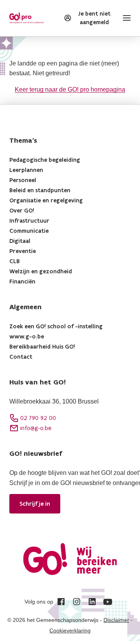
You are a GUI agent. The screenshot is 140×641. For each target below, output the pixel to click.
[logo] (26, 18)
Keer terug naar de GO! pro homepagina (70, 89)
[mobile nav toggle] (125, 18)
